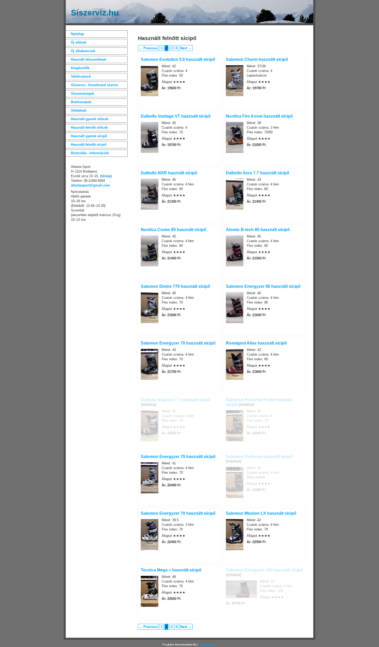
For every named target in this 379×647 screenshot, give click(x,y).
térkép (106, 176)
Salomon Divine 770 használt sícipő (175, 286)
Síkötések (78, 110)
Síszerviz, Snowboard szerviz (94, 85)
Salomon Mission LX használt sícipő (261, 513)
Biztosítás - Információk (90, 153)
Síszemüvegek (82, 93)
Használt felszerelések (88, 59)
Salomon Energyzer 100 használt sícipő (264, 570)
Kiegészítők (80, 68)
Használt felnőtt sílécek (89, 127)
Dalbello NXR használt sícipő (169, 173)
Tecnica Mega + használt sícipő (171, 570)
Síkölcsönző (81, 76)
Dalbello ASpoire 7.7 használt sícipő (176, 400)
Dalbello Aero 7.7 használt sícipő (257, 173)
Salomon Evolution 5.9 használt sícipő (178, 59)
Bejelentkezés (208, 644)
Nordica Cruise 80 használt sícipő (173, 229)
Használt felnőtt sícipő (88, 144)
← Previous (148, 48)
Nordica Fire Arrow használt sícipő (259, 116)
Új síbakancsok (83, 51)
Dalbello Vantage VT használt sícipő (176, 116)
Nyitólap (77, 34)
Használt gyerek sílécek (89, 119)
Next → (186, 48)
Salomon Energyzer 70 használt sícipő (178, 343)
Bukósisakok (81, 102)
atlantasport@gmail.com (90, 185)
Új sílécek (78, 42)
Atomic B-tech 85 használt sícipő (258, 229)
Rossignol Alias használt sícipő (256, 343)
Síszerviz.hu (95, 12)
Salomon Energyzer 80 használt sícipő (263, 286)
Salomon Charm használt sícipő (257, 59)
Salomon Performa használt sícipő (259, 456)
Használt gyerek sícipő (89, 136)
